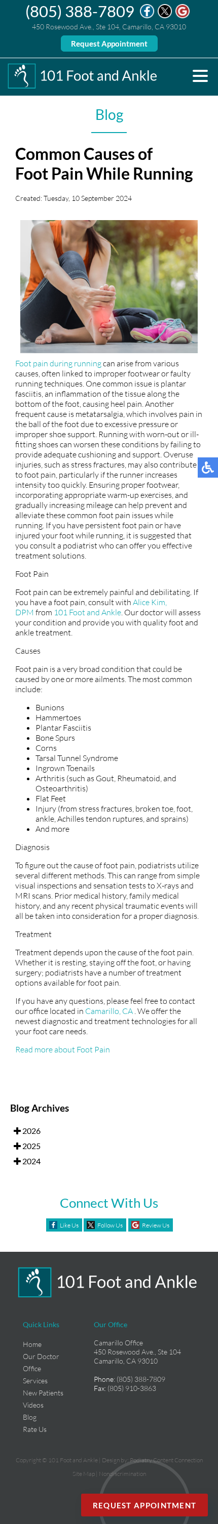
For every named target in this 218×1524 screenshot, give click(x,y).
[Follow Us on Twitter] (164, 16)
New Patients (43, 1392)
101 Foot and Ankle (87, 612)
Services (35, 1380)
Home (32, 1344)
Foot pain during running (58, 363)
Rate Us (35, 1429)
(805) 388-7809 (79, 11)
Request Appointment (109, 43)
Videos (33, 1405)
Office (32, 1368)
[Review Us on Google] (182, 16)
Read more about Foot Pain (62, 1049)
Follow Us (110, 1225)
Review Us (155, 1225)
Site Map (83, 1473)
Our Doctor (41, 1356)
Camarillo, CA (109, 1011)
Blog (30, 1417)
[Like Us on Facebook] (147, 16)
